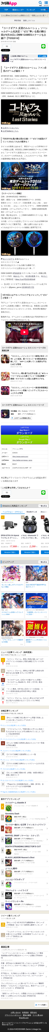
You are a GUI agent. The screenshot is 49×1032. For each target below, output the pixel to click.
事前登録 (17, 20)
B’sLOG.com (24, 1017)
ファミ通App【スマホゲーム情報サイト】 (15, 15)
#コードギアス (8, 259)
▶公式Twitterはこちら (10, 131)
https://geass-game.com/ (20, 456)
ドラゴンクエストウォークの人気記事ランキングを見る (19, 739)
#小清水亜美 (30, 276)
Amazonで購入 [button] (10, 552)
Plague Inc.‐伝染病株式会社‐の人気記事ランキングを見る (18, 792)
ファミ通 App (9, 3)
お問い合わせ (16, 1012)
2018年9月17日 (28, 287)
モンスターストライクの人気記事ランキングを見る (17, 780)
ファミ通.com (38, 1015)
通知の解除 (27, 1015)
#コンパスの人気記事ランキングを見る (14, 725)
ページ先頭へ (42, 1005)
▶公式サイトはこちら (10, 127)
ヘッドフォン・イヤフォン (13, 512)
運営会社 (33, 1012)
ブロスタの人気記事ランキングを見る (13, 769)
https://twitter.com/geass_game (22, 460)
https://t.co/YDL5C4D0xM (25, 279)
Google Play (24, 440)
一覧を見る (43, 506)
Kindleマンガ (32, 512)
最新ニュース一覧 (38, 15)
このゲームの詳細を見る (22, 418)
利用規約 (25, 1012)
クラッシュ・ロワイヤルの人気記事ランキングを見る (18, 760)
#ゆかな (16, 276)
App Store (24, 430)
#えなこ (44, 276)
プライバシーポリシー (13, 1015)
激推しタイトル (29, 20)
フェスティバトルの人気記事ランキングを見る (16, 750)
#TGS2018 (17, 273)
